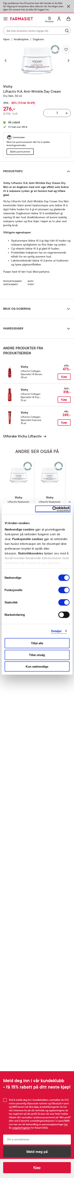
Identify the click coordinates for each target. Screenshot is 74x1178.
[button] (7, 61)
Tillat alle (37, 643)
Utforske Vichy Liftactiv (22, 436)
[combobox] (37, 31)
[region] (37, 61)
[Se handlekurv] (68, 19)
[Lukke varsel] (68, 6)
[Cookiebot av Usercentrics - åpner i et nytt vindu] (52, 509)
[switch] (63, 590)
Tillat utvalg (37, 654)
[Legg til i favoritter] (66, 49)
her (65, 1124)
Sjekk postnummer (20, 151)
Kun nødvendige (37, 666)
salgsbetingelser (21, 1127)
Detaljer (56, 631)
